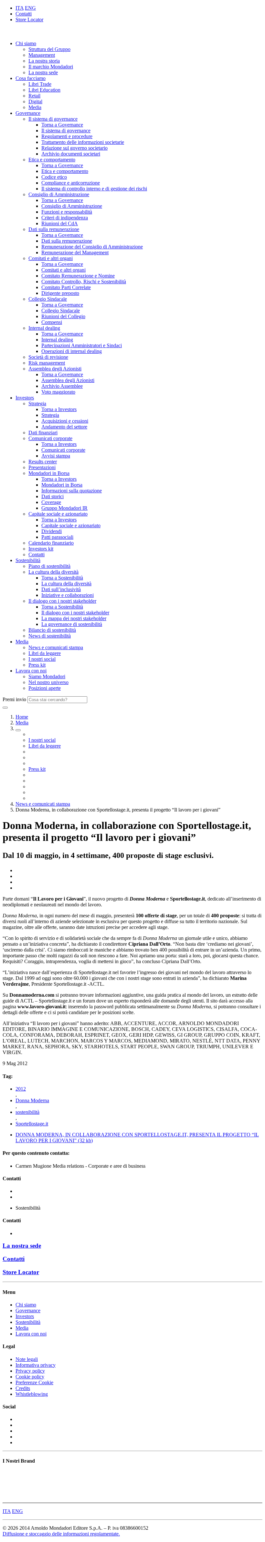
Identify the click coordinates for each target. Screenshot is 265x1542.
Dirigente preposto (60, 293)
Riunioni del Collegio (63, 316)
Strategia (37, 403)
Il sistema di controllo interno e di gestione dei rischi (94, 188)
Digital (35, 101)
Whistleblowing (32, 1394)
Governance (28, 113)
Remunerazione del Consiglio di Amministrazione (92, 246)
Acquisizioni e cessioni (64, 421)
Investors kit (40, 548)
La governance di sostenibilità (71, 624)
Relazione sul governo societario (74, 148)
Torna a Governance (62, 124)
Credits (23, 1388)
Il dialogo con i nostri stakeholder (62, 601)
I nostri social (42, 659)
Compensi (51, 322)
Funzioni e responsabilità (66, 212)
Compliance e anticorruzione (70, 183)
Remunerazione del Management (75, 252)
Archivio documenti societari (70, 153)
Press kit (37, 665)
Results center (42, 461)
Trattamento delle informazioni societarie (82, 142)
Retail (34, 95)
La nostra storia (44, 61)
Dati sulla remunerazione (53, 229)
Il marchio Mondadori (50, 66)
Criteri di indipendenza (64, 217)
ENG (30, 8)
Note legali (27, 1359)
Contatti (24, 13)
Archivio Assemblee (62, 386)
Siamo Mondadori (46, 676)
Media (34, 107)
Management (41, 55)
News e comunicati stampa (55, 647)
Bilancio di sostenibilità (52, 630)
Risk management (46, 363)
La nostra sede (43, 72)
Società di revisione (48, 357)
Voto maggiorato (58, 392)
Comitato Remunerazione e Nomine (78, 275)
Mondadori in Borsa (48, 473)
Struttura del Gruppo (49, 49)
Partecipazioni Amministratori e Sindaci (81, 345)
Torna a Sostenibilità (62, 577)
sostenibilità (27, 1112)
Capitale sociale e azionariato (58, 514)
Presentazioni (42, 467)
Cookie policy (30, 1376)
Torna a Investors (59, 409)
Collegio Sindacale (47, 299)
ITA (20, 8)
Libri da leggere (44, 653)
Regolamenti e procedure (66, 136)
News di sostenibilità (49, 636)
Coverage (51, 502)
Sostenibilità (28, 560)
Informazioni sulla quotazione (71, 490)
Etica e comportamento (51, 159)
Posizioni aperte (44, 688)
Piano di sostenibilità (49, 566)
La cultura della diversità (53, 572)
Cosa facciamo (31, 78)
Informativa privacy (36, 1365)
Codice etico (54, 177)
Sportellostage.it (32, 1123)
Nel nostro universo (48, 682)
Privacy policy (30, 1371)
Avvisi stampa (55, 456)
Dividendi (51, 531)
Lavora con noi (31, 670)
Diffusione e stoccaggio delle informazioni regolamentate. (61, 1534)
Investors (25, 397)
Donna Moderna (32, 1100)
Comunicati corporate (50, 438)
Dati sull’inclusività (61, 589)
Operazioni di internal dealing (71, 351)
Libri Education (44, 90)
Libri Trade (39, 84)
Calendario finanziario (51, 543)
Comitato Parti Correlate (66, 287)
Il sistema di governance (53, 119)
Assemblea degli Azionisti (54, 368)
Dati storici (52, 496)
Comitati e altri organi (50, 258)
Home (22, 717)
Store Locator (29, 19)
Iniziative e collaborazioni (67, 595)
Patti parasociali (57, 537)
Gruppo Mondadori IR (64, 508)
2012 (21, 1089)
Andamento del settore (64, 426)
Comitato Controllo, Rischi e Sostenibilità (83, 281)
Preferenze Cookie (34, 1382)
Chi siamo (26, 43)
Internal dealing (44, 328)
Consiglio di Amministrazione (58, 194)
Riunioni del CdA (59, 223)
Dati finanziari (43, 432)
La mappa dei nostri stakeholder (73, 618)
